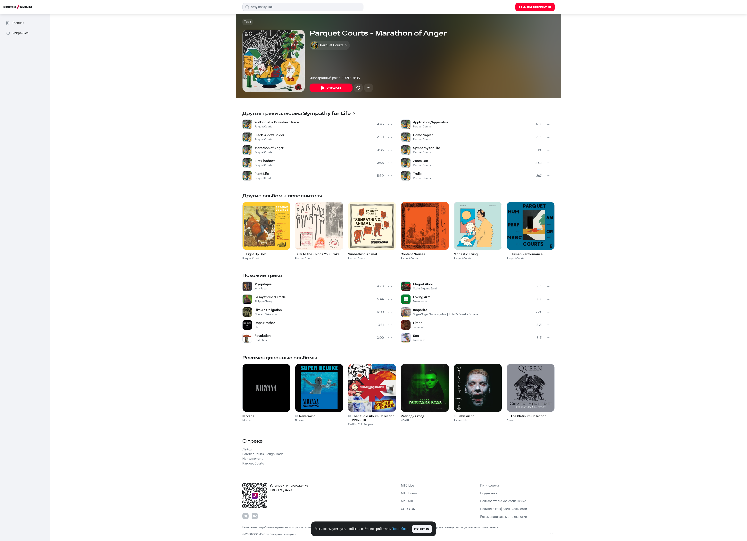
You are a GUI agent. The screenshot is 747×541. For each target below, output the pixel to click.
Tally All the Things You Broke (317, 254)
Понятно (421, 529)
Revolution (262, 336)
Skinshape (419, 340)
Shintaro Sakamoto (265, 314)
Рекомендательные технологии (503, 516)
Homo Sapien (423, 135)
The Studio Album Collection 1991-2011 (373, 418)
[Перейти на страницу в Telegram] (245, 516)
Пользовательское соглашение (503, 501)
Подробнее (400, 529)
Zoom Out (420, 161)
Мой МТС (407, 501)
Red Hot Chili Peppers (360, 424)
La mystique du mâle (270, 297)
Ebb (256, 327)
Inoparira (420, 310)
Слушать (334, 88)
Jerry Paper (260, 289)
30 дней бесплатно (535, 7)
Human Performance (526, 254)
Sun (416, 336)
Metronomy (420, 301)
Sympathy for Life (426, 148)
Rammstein (460, 421)
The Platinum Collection (528, 416)
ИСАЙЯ (405, 421)
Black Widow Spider (269, 135)
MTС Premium (411, 493)
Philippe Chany (263, 301)
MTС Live (407, 485)
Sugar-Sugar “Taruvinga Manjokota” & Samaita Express (445, 314)
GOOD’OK (408, 509)
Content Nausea (413, 254)
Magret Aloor (423, 284)
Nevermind (307, 416)
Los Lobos (260, 340)
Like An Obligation (268, 310)
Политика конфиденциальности (503, 509)
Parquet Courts (263, 127)
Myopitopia (263, 284)
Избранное (20, 33)
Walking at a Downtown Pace (276, 122)
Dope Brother (264, 323)
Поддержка (488, 493)
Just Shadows (264, 161)
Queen (510, 421)
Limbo (417, 323)
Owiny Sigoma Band (425, 289)
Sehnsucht (466, 416)
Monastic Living (466, 254)
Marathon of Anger (269, 148)
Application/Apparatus (430, 122)
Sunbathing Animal (362, 254)
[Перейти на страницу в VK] (255, 516)
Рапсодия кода (413, 416)
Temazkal (418, 327)
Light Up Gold (256, 254)
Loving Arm (421, 297)
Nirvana (248, 416)
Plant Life (261, 174)
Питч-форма (489, 485)
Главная (18, 23)
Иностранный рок (324, 78)
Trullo (417, 174)
